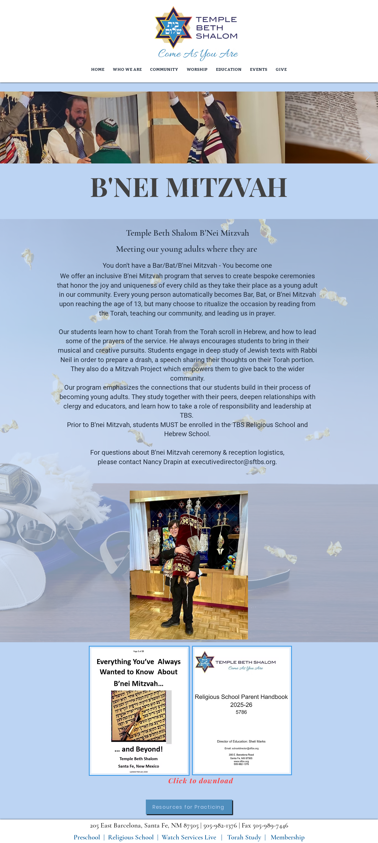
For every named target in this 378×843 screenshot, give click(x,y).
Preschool (87, 837)
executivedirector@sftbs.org (233, 462)
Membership (288, 837)
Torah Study (243, 837)
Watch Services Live (189, 837)
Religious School (131, 837)
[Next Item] (368, 155)
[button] (197, 69)
